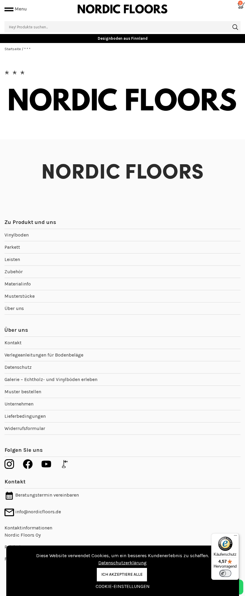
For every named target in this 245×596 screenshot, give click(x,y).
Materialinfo (17, 284)
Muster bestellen (22, 391)
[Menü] (235, 536)
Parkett (12, 247)
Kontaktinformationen (28, 528)
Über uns (14, 308)
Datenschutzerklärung (122, 563)
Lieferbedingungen (25, 416)
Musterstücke (19, 296)
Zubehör (13, 271)
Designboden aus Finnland (123, 38)
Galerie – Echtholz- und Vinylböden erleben (50, 379)
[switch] (225, 573)
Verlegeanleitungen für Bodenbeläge (43, 355)
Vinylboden (16, 235)
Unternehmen (18, 404)
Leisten (12, 259)
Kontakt (13, 342)
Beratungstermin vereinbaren (46, 495)
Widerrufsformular (24, 428)
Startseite (13, 49)
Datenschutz (18, 367)
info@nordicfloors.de (37, 511)
